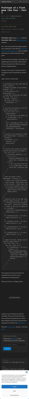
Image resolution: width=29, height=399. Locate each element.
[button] (26, 372)
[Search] (24, 1)
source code (10, 327)
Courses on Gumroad (18, 29)
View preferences (14, 395)
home (20, 1)
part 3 (19, 38)
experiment (21, 323)
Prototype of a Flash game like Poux (13, 361)
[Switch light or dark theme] (26, 1)
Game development (11, 18)
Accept (14, 386)
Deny (14, 391)
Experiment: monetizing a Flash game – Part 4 (14, 369)
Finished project (22, 40)
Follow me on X (5, 32)
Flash (2, 18)
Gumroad (14, 338)
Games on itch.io (6, 29)
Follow (7, 348)
